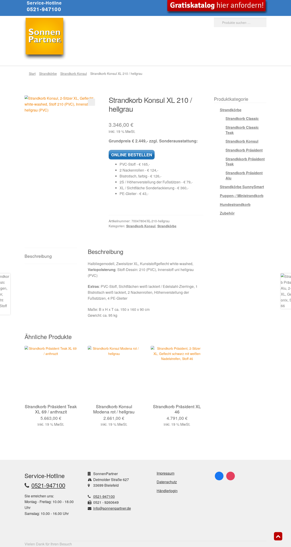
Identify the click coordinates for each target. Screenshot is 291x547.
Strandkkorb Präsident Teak (245, 161)
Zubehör (227, 213)
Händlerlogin (167, 490)
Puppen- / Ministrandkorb (241, 195)
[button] (91, 102)
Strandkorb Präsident (244, 150)
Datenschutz (167, 481)
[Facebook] (219, 475)
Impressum (165, 473)
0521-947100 (44, 9)
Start (32, 73)
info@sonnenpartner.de (112, 508)
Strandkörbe (48, 73)
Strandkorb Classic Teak (242, 130)
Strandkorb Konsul (73, 73)
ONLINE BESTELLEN (131, 155)
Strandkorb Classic (242, 118)
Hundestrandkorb (235, 204)
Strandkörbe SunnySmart (242, 186)
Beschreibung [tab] (38, 256)
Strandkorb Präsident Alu (244, 175)
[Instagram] (230, 475)
